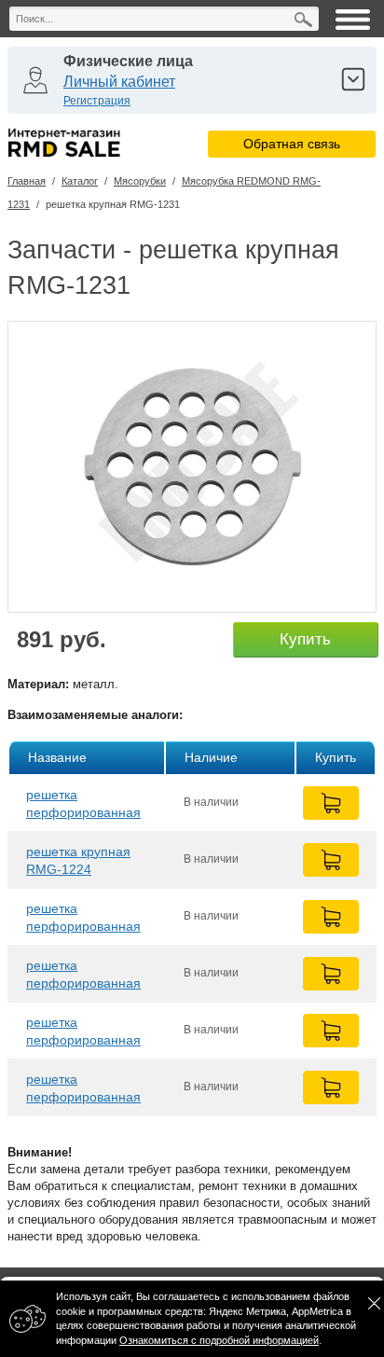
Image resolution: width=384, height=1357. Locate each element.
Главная (26, 181)
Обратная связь (291, 143)
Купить (305, 639)
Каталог (80, 181)
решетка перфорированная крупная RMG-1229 (85, 917)
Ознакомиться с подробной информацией (219, 1340)
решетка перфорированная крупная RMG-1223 (85, 803)
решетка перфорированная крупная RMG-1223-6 (91, 1088)
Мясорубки (140, 181)
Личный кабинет (119, 82)
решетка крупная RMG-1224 (78, 860)
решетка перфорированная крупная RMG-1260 (85, 1031)
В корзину (331, 803)
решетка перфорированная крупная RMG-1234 (85, 974)
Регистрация (96, 100)
